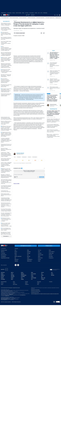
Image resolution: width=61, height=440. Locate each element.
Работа (39, 256)
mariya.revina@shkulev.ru (4, 299)
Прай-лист (2, 251)
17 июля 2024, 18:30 (16, 30)
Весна (16, 253)
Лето (28, 254)
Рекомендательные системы (35, 292)
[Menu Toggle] (1, 15)
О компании (3, 253)
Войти (17, 177)
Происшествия (40, 254)
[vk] (18, 265)
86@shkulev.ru (11, 294)
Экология (50, 254)
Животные (16, 259)
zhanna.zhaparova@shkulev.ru (5, 298)
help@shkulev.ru (7, 295)
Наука (28, 257)
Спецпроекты (51, 257)
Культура (28, 253)
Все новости (6, 21)
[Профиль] (59, 15)
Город (16, 254)
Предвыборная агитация (5, 257)
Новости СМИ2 (16, 183)
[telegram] (16, 265)
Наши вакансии (3, 254)
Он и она (39, 250)
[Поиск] (55, 15)
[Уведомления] (57, 15)
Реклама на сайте (4, 250)
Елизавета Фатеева (20, 153)
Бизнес (16, 251)
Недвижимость (29, 259)
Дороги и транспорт (18, 256)
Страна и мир (51, 253)
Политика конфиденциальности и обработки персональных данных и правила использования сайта (45, 293)
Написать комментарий (20, 33)
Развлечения (40, 257)
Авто (15, 250)
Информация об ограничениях (35, 289)
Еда (15, 257)
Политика (39, 253)
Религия (39, 259)
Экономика (51, 256)
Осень (39, 251)
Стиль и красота (51, 251)
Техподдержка (3, 256)
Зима (28, 250)
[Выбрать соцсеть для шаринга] (44, 33)
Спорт (50, 250)
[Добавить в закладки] (41, 33)
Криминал (29, 251)
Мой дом (28, 256)
